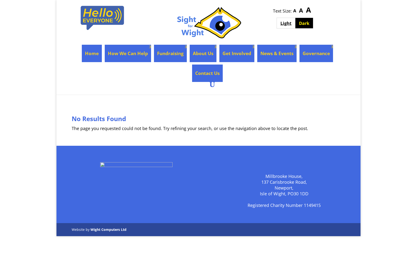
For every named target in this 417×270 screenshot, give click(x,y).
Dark (306, 23)
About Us (203, 53)
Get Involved (236, 53)
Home (92, 53)
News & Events (276, 53)
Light (287, 23)
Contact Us (207, 73)
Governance (316, 53)
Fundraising (170, 53)
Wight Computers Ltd (108, 229)
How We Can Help (128, 53)
